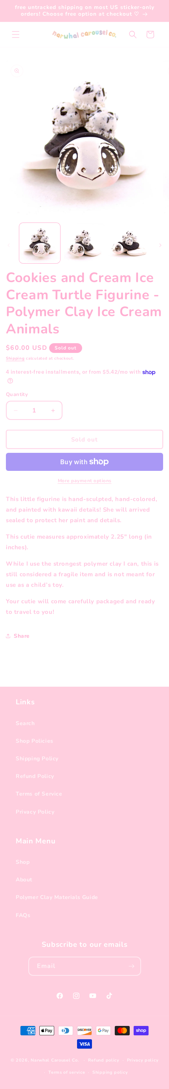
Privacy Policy (35, 812)
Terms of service (66, 1072)
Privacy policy (143, 1060)
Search (25, 723)
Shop (22, 862)
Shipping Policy (37, 758)
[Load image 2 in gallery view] (84, 243)
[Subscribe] (131, 966)
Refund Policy (35, 776)
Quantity (17, 394)
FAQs (23, 915)
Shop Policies (34, 741)
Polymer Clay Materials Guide (57, 897)
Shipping (15, 358)
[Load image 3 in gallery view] (128, 243)
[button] (15, 34)
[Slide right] (160, 245)
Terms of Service (39, 794)
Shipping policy (110, 1072)
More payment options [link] (85, 481)
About (24, 879)
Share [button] (22, 636)
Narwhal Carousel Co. (55, 1060)
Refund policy (103, 1060)
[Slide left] (8, 245)
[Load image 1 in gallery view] (39, 243)
